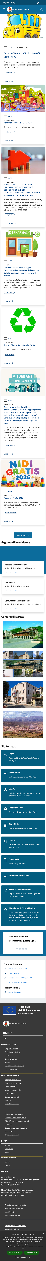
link (23, 1248)
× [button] (43, 1233)
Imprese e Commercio (13, 1090)
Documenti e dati (11, 1069)
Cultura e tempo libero (13, 1083)
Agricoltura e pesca (12, 1134)
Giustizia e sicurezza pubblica (15, 1117)
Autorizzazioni (10, 1131)
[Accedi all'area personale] (38, 2)
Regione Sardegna (9, 2)
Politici (7, 1062)
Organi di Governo (11, 1048)
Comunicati (9, 1148)
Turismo (8, 1100)
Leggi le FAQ (9, 1212)
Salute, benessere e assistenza (16, 1128)
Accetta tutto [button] (14, 1252)
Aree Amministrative (12, 1052)
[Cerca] (41, 9)
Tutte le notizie (21, 535)
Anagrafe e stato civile (13, 1079)
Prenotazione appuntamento (15, 1205)
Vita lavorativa (10, 1086)
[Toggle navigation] (4, 9)
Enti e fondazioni (11, 1059)
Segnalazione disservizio (14, 1208)
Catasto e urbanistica (12, 1097)
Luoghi (7, 1162)
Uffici (7, 1055)
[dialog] (23, 1246)
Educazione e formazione (14, 1114)
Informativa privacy (12, 1229)
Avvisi (10, 47)
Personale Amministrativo (14, 1065)
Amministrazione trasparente (15, 1225)
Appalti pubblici (10, 1093)
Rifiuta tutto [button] (32, 1252)
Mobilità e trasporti (12, 1103)
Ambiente (8, 1124)
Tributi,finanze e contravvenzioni (17, 1121)
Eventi (7, 1165)
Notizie (7, 1145)
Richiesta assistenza (12, 1215)
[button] (23, 1257)
